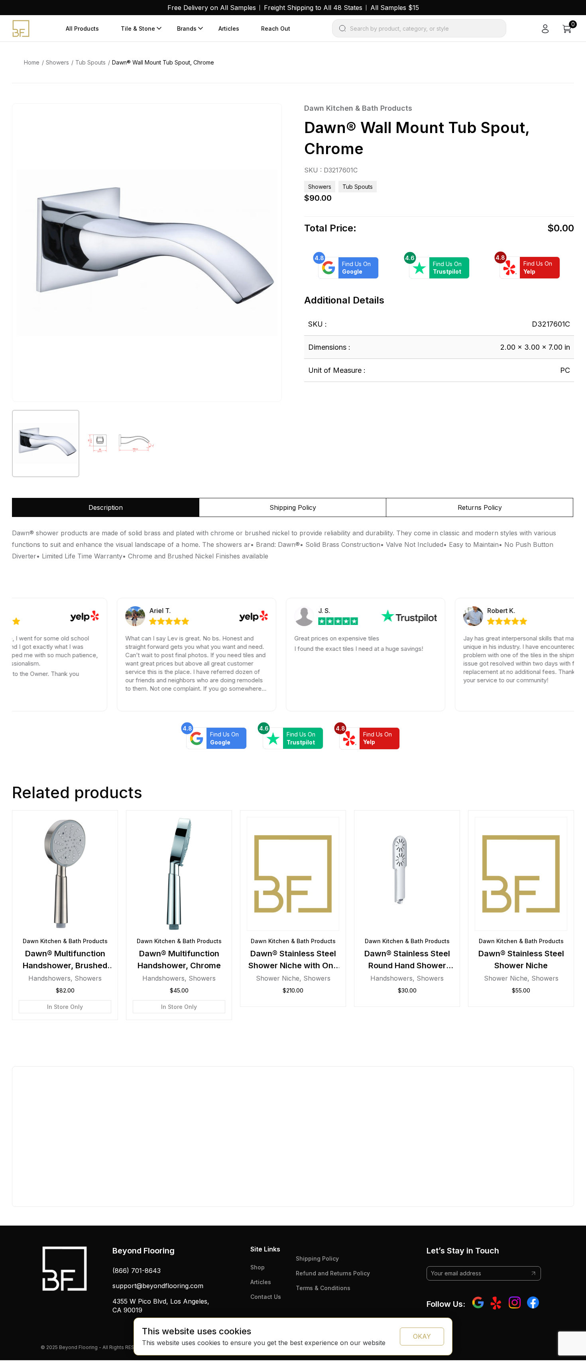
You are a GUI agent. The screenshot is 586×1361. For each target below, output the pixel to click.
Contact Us (265, 1296)
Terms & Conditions (323, 1288)
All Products (82, 28)
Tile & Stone (138, 28)
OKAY (422, 1336)
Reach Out (275, 28)
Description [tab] (105, 507)
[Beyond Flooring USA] (21, 28)
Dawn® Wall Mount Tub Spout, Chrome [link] (163, 62)
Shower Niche (277, 978)
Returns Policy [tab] (480, 507)
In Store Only (65, 1006)
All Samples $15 (394, 8)
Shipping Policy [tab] (292, 507)
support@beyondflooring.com (157, 1286)
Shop (257, 1267)
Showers (57, 62)
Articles (228, 28)
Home (31, 62)
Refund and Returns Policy (333, 1273)
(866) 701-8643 (136, 1271)
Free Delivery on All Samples (211, 8)
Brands (187, 28)
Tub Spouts (90, 62)
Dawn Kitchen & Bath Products (358, 108)
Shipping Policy (317, 1258)
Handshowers (49, 978)
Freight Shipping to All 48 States (313, 8)
